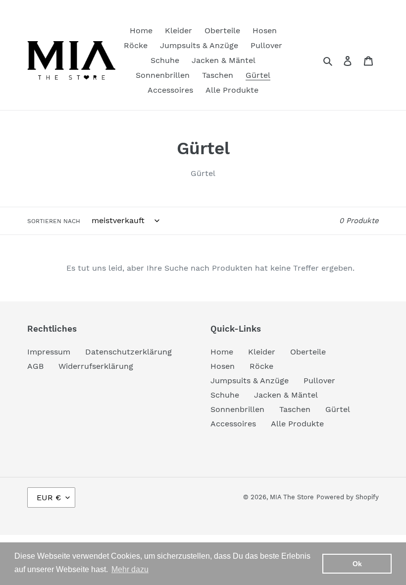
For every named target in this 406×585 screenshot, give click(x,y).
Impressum (48, 351)
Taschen (294, 409)
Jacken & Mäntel (286, 395)
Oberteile (308, 351)
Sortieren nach (53, 221)
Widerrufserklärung (95, 366)
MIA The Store (292, 497)
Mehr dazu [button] (130, 569)
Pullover (319, 380)
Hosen (222, 366)
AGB (35, 366)
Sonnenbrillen (237, 409)
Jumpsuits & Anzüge (249, 380)
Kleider (261, 351)
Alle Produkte (297, 423)
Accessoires (233, 423)
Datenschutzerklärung (128, 351)
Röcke (261, 366)
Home (221, 351)
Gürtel (337, 409)
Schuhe (224, 395)
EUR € (49, 497)
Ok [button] (357, 564)
